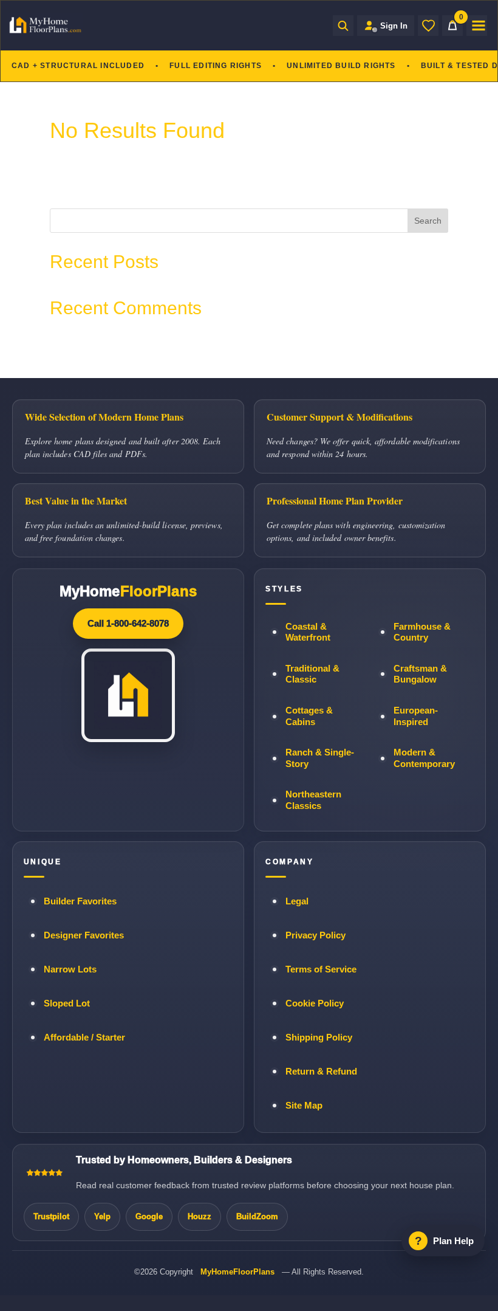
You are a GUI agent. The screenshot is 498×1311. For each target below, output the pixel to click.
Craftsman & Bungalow (420, 674)
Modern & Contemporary (424, 758)
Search (428, 220)
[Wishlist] (428, 25)
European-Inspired (416, 716)
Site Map (303, 1105)
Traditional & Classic (312, 674)
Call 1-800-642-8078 (128, 623)
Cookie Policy (314, 1003)
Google (149, 1216)
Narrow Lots (70, 969)
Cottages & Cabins (309, 716)
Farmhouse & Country (422, 632)
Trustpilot (51, 1216)
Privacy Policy (315, 935)
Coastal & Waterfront (307, 632)
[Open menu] (476, 25)
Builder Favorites (80, 901)
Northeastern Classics (313, 800)
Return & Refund (321, 1071)
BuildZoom (257, 1216)
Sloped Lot (67, 1003)
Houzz (199, 1216)
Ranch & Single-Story (319, 758)
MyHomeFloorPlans (237, 1271)
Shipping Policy (318, 1037)
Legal (297, 901)
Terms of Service (320, 969)
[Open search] (343, 25)
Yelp (102, 1216)
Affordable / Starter (84, 1037)
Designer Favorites (84, 935)
